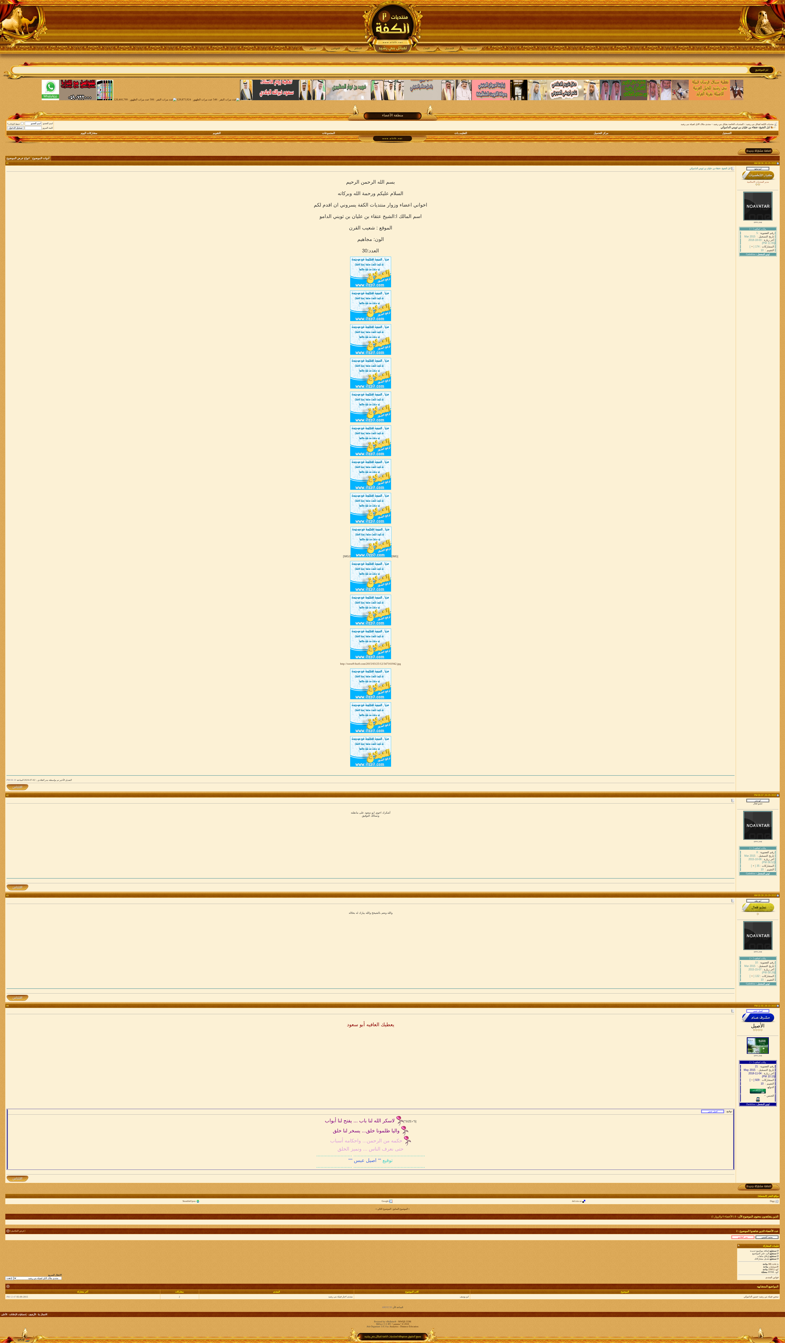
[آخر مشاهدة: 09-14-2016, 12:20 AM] (767, 1237)
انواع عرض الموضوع (18, 158)
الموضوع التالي (384, 1209)
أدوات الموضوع (40, 158)
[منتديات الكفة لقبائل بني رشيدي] (393, 27)
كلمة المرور (47, 128)
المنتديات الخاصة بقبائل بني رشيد (728, 124)
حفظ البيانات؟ (13, 124)
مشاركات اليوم (89, 133)
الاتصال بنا (42, 1314)
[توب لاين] (23, 1340)
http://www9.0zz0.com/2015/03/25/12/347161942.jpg (370, 663)
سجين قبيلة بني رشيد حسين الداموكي (761, 1296)
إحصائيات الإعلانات (17, 1314)
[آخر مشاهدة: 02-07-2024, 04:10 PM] (742, 1237)
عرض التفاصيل (18, 1230)
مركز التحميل (601, 133)
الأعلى (4, 1314)
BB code (772, 1264)
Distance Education (409, 1326)
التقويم (217, 133)
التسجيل (727, 133)
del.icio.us (577, 1201)
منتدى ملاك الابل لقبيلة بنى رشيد (696, 124)
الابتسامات (773, 1266)
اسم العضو (48, 123)
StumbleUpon (189, 1201)
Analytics (393, 1326)
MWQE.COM (404, 1321)
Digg (772, 1201)
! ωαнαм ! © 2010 (400, 1324)
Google (385, 1201)
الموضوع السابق (400, 1209)
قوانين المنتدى (771, 1277)
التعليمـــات (460, 133)
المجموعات (328, 133)
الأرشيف (32, 1314)
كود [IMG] (773, 1269)
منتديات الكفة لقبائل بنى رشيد (760, 124)
